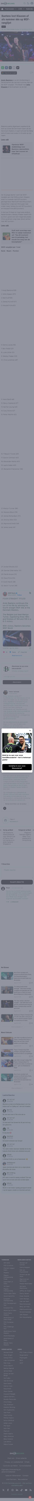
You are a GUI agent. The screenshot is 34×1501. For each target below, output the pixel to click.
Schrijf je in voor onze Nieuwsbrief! (17, 767)
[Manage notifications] (30, 1497)
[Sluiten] (30, 731)
